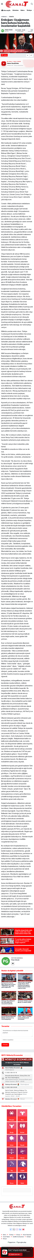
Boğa (11, 1132)
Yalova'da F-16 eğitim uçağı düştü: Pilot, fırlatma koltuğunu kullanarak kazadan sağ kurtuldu (24, 985)
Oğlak (22, 1170)
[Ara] (32, 4)
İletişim (29, 1236)
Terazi (12, 1158)
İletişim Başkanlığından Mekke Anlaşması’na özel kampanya (8, 1018)
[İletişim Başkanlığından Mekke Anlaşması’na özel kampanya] (8, 1011)
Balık (22, 1183)
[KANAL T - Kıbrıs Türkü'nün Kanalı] (17, 4)
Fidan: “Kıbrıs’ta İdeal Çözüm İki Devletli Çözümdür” (24, 1018)
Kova (11, 1183)
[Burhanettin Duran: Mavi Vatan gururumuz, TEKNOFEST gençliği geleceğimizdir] (8, 977)
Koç (22, 1120)
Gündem (15, 10)
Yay (12, 1170)
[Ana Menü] (2, 4)
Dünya (18, 1234)
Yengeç (11, 1120)
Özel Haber (6, 1236)
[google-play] (21, 1243)
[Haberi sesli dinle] (3, 63)
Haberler (4, 16)
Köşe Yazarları (27, 1234)
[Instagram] (17, 1229)
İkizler (22, 1132)
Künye (5, 1238)
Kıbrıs (22, 10)
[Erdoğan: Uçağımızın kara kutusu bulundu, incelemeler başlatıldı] (17, 43)
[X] (13, 1229)
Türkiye (29, 10)
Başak (22, 1145)
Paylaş (5, 55)
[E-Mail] (12, 963)
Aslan (12, 1145)
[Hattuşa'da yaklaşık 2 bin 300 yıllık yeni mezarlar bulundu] (8, 995)
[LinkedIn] (20, 1229)
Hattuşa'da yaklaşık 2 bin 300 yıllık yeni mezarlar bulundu (8, 1002)
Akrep (22, 1158)
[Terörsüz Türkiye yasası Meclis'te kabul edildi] (25, 995)
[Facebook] (10, 1229)
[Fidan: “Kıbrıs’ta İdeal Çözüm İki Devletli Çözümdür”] (25, 1011)
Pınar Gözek (15, 960)
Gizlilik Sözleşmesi (18, 1236)
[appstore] (11, 1243)
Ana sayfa (6, 10)
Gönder (5, 1044)
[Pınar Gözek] (5, 961)
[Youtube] (23, 1229)
